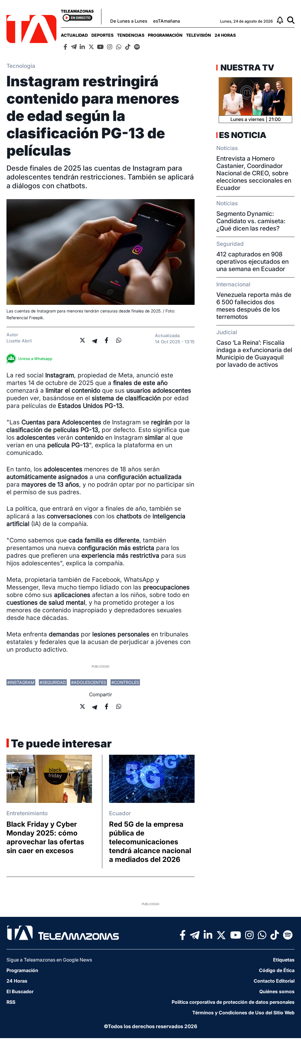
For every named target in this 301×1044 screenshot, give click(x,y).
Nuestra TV (246, 68)
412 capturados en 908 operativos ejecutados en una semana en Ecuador (252, 262)
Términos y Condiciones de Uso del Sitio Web (243, 1013)
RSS (10, 1002)
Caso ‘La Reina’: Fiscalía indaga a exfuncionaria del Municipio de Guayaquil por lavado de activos (254, 353)
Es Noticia (242, 135)
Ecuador (120, 813)
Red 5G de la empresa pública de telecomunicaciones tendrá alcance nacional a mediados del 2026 (150, 842)
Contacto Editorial (274, 981)
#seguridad (53, 682)
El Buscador (20, 991)
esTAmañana (166, 21)
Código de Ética (277, 970)
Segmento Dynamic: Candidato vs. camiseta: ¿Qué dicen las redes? (250, 221)
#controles (125, 682)
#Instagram (20, 682)
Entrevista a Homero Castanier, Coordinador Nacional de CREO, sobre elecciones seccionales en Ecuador (253, 173)
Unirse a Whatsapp (35, 358)
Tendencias (130, 35)
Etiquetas (284, 960)
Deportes (102, 35)
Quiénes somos (277, 991)
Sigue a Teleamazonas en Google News (49, 960)
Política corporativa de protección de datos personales (233, 1002)
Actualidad (74, 35)
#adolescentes (88, 682)
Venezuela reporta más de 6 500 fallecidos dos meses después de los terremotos (253, 305)
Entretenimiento (27, 813)
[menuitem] (74, 35)
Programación (165, 35)
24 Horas (225, 35)
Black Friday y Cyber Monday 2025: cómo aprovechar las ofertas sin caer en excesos (45, 837)
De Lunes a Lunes (128, 21)
